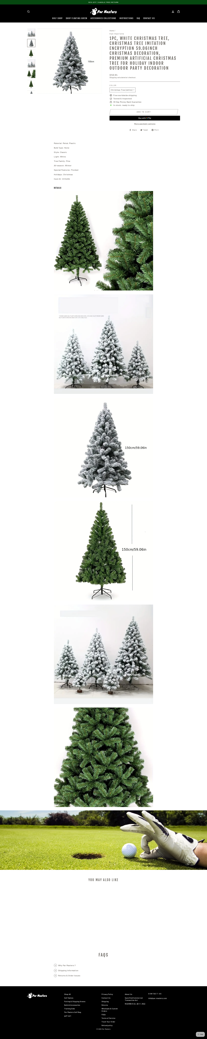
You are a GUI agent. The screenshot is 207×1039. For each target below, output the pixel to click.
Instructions (126, 18)
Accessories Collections (103, 18)
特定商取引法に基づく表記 (135, 1004)
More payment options (144, 124)
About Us (128, 994)
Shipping (113, 77)
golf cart (67, 1016)
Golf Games (68, 998)
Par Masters (117, 34)
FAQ (138, 18)
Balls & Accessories (72, 1005)
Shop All (67, 994)
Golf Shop (57, 18)
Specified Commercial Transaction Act (134, 999)
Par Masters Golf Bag (72, 1012)
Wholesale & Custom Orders (110, 1010)
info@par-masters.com (157, 998)
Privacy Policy (107, 994)
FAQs (104, 1015)
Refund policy (107, 1025)
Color (113, 85)
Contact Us (149, 18)
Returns (105, 1005)
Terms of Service (108, 1018)
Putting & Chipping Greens (74, 1001)
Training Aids (69, 1009)
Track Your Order (108, 1022)
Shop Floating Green (76, 18)
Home (112, 31)
